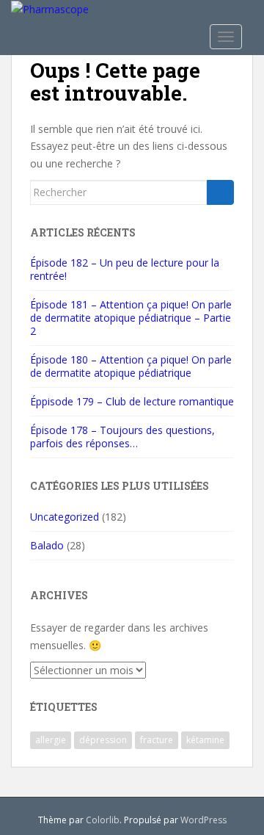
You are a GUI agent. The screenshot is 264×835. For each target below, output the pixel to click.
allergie (50, 740)
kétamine (205, 740)
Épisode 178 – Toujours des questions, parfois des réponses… (122, 436)
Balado (47, 545)
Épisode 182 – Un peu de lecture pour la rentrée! (124, 269)
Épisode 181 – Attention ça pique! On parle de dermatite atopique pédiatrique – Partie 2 (131, 317)
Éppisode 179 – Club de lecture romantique (132, 401)
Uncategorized (64, 517)
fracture (156, 740)
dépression (103, 740)
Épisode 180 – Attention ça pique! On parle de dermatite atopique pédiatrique (131, 366)
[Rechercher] (220, 192)
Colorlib (103, 820)
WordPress (203, 820)
